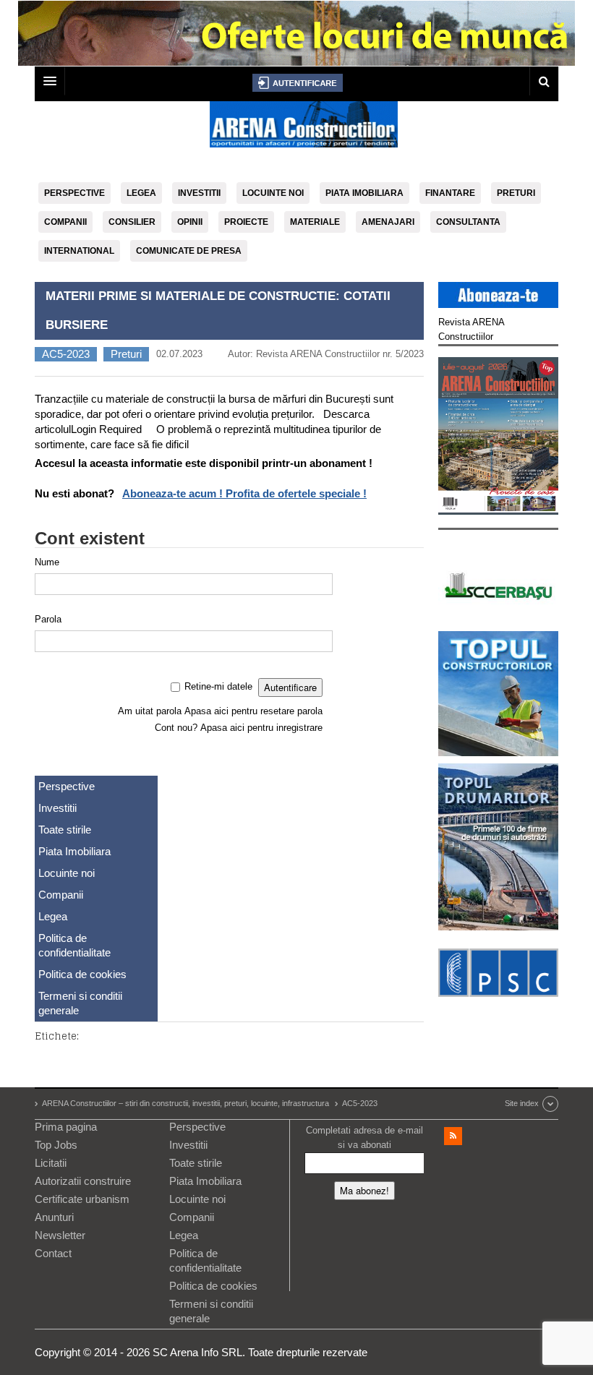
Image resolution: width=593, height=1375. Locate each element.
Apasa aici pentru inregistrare (261, 727)
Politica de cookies (82, 974)
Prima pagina (66, 1127)
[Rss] (453, 1136)
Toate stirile (64, 829)
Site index (522, 1103)
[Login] (297, 83)
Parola (48, 619)
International (79, 251)
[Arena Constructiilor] (304, 128)
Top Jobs (56, 1145)
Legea (141, 193)
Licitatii (51, 1163)
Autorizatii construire (83, 1181)
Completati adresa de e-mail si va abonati (364, 1137)
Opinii (189, 222)
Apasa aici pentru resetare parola (253, 711)
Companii (65, 222)
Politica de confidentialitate (74, 945)
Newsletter (60, 1235)
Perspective (74, 193)
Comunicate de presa (189, 251)
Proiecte (246, 222)
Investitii (199, 193)
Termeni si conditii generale (80, 1003)
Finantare (450, 193)
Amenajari (388, 222)
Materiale (315, 222)
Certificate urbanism (82, 1199)
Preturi (516, 193)
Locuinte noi (273, 193)
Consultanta (468, 222)
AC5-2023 (66, 354)
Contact (53, 1253)
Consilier (131, 222)
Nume (47, 562)
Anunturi (54, 1217)
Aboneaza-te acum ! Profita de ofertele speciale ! (244, 493)
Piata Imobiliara (364, 193)
